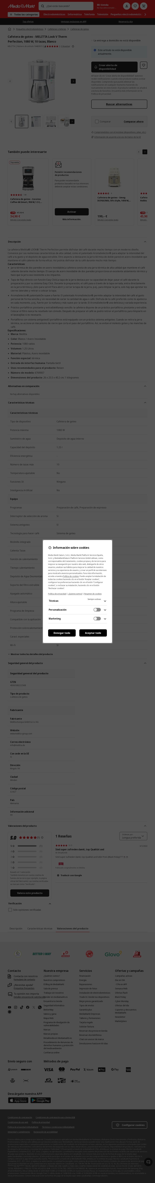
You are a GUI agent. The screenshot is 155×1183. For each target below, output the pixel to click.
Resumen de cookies (93, 593)
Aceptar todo (93, 633)
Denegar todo (62, 633)
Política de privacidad (57, 593)
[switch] (97, 610)
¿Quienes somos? (75, 593)
